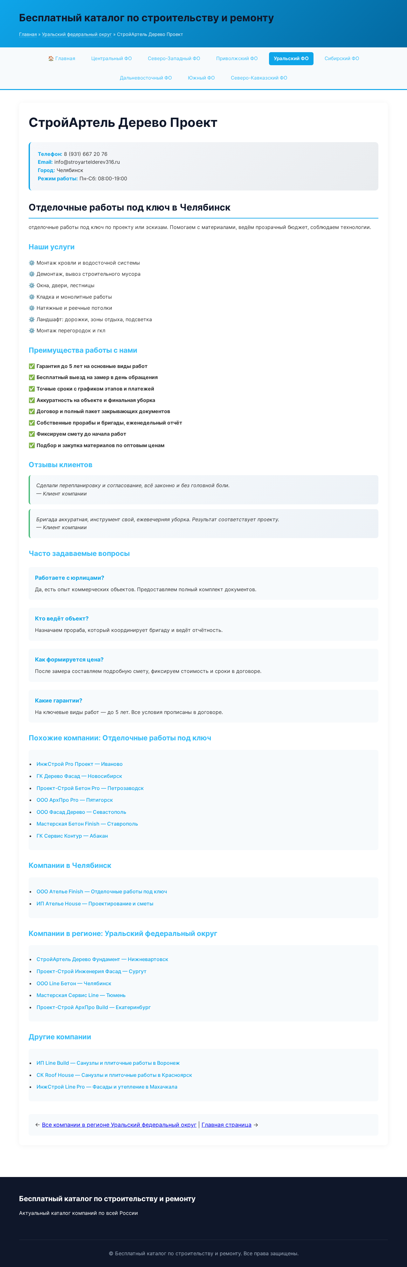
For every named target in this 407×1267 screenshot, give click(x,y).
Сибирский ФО (342, 58)
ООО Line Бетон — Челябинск (74, 983)
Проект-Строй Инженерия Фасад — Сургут (92, 971)
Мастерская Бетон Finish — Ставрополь (87, 823)
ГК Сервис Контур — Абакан (72, 836)
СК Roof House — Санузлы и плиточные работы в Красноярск (114, 1075)
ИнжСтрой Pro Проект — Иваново (80, 764)
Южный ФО (201, 78)
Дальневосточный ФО (146, 78)
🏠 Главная (61, 58)
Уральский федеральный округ (77, 34)
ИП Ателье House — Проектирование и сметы (95, 903)
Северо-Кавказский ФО (259, 78)
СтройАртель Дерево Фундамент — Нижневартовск (102, 959)
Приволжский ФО (237, 58)
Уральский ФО (291, 58)
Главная (28, 34)
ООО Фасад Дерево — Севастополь (81, 812)
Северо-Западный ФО (174, 58)
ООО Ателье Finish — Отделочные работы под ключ (102, 891)
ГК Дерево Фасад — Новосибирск (79, 776)
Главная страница (227, 1124)
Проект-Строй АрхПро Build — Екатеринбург (94, 1007)
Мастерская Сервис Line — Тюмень (81, 995)
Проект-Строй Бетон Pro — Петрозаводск (90, 788)
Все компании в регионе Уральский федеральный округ (119, 1124)
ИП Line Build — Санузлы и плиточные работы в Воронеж (108, 1063)
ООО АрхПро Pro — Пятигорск (75, 800)
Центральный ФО (111, 58)
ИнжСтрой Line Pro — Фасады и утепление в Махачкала (107, 1087)
